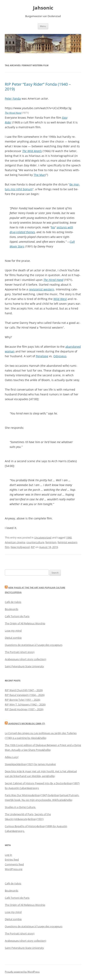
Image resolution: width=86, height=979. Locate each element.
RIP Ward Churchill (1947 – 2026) (24, 690)
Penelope (42, 356)
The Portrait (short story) (19, 652)
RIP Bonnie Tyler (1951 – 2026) (22, 700)
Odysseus (59, 356)
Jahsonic (43, 8)
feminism (50, 542)
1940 (69, 537)
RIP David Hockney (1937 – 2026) (24, 709)
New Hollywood (20, 547)
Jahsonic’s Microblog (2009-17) (26, 723)
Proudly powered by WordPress (22, 971)
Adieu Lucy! (11, 757)
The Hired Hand (13, 112)
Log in (8, 855)
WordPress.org (13, 869)
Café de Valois (13, 602)
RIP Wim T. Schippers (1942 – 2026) (25, 704)
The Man (39, 175)
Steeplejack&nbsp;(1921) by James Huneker (30, 764)
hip (53, 227)
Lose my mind (13, 630)
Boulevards (11, 609)
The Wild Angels (32, 151)
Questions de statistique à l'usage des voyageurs (33, 645)
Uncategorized (42, 537)
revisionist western (41, 289)
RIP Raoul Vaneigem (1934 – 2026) (25, 695)
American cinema (15, 542)
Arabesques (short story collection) (25, 659)
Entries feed (12, 859)
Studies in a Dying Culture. (20, 807)
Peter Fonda (13, 98)
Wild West (60, 299)
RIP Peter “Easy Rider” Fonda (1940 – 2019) (38, 87)
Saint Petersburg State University (24, 666)
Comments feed (14, 864)
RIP (33, 547)
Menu (43, 26)
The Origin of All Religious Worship (25, 623)
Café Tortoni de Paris (17, 616)
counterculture (35, 542)
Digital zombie (13, 637)
